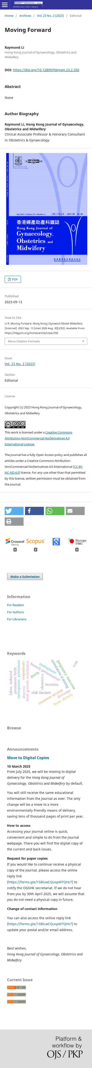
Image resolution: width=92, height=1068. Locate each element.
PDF (14, 279)
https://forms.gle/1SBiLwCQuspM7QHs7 (40, 882)
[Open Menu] (4, 4)
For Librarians (16, 619)
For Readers (15, 605)
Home (9, 15)
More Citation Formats (24, 341)
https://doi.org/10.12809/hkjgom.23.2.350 (46, 70)
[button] (14, 511)
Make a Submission (25, 576)
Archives (25, 15)
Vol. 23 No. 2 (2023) (50, 15)
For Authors (15, 612)
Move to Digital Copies (28, 757)
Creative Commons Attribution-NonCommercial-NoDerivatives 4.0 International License (38, 438)
